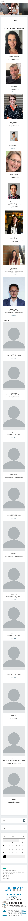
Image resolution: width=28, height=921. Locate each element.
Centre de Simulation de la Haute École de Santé (14, 872)
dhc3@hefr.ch (7, 876)
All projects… (13, 61)
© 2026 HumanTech (14, 919)
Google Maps (6, 878)
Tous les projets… (14, 274)
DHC (3, 2)
